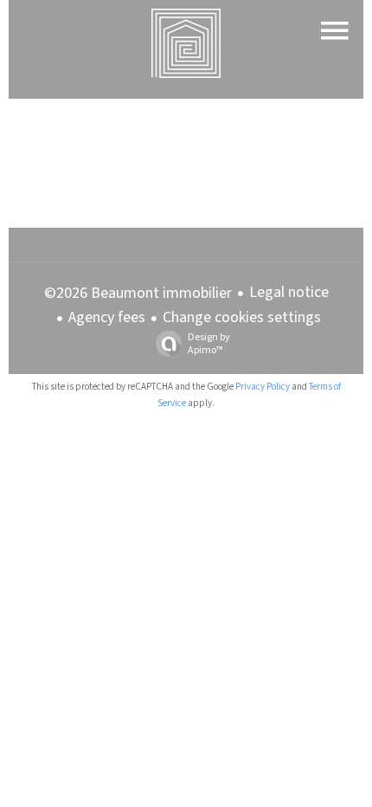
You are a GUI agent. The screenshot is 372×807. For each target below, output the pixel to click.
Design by (209, 343)
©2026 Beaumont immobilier (138, 293)
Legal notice (289, 292)
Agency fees (106, 317)
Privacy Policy (262, 386)
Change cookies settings (242, 317)
